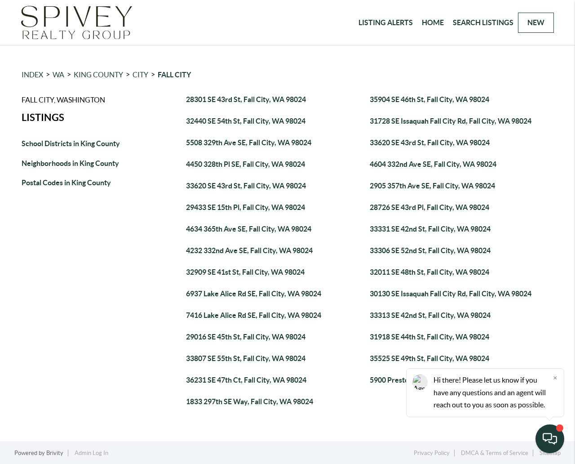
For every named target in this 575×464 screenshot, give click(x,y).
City (140, 75)
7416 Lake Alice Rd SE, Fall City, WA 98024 (253, 315)
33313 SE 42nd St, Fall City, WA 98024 (430, 315)
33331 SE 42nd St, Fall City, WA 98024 (430, 228)
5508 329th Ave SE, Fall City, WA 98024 (248, 142)
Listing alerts (385, 22)
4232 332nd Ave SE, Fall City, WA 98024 (249, 250)
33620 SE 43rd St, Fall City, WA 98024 (430, 142)
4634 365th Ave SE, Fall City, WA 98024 (248, 228)
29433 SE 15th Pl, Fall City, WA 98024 (245, 207)
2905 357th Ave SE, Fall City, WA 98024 (432, 185)
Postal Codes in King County (66, 182)
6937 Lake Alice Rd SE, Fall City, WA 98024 (253, 293)
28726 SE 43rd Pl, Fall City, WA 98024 (429, 207)
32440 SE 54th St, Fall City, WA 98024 (245, 121)
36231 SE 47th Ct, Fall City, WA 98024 (246, 380)
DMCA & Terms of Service (494, 453)
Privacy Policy (432, 453)
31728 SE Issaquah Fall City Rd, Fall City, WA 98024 (450, 121)
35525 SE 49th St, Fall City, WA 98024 (429, 358)
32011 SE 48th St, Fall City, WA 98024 (429, 272)
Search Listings (483, 22)
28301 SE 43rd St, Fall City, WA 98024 (246, 99)
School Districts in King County (71, 143)
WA (58, 75)
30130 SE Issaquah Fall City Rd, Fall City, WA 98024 (450, 293)
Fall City (174, 75)
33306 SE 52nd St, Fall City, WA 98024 (430, 250)
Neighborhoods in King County (70, 163)
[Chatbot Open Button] (549, 438)
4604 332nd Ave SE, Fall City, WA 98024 (433, 164)
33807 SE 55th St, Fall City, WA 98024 (245, 358)
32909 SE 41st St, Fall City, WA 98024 (245, 272)
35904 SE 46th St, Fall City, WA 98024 (429, 99)
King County (98, 75)
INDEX (32, 75)
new (535, 22)
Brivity (54, 453)
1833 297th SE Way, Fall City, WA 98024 (249, 401)
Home (433, 22)
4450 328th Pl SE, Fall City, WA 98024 (245, 164)
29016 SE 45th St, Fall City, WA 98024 (245, 336)
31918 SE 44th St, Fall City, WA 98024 (429, 336)
